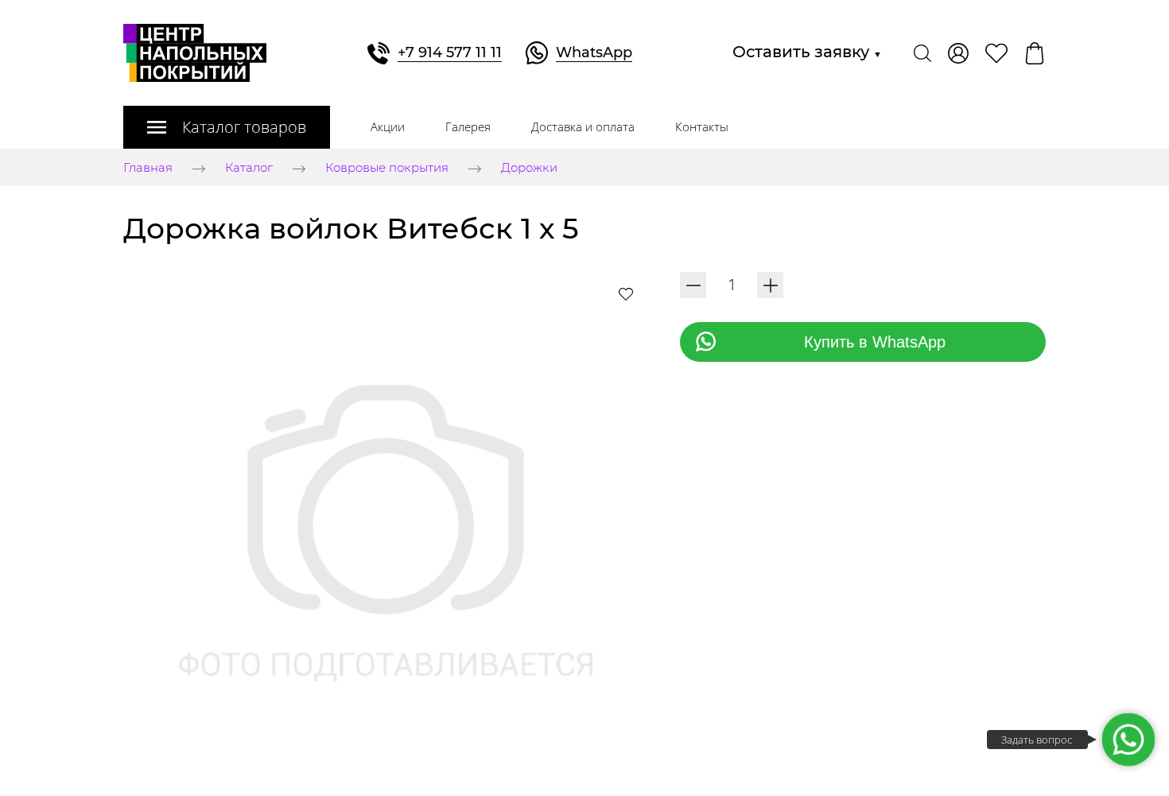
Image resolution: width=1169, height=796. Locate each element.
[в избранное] (626, 293)
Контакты (701, 126)
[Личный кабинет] (958, 53)
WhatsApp (594, 52)
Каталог (249, 168)
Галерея (468, 126)
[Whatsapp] (1128, 740)
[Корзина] (1034, 53)
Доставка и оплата (583, 126)
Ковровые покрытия (387, 168)
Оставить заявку (807, 51)
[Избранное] (996, 53)
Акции (388, 126)
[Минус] (693, 285)
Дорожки (529, 168)
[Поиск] (922, 53)
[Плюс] (770, 285)
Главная (148, 168)
